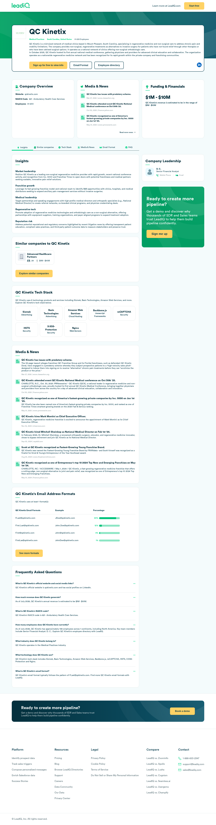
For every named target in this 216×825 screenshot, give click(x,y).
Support (59, 775)
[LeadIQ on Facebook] (195, 819)
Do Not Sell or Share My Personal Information (115, 775)
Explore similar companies (34, 273)
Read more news (126, 132)
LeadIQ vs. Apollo (155, 764)
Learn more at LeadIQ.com (166, 6)
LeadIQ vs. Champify (157, 792)
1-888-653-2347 (191, 758)
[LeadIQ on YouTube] (202, 819)
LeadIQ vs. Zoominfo (157, 758)
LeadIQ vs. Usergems (157, 787)
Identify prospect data (23, 758)
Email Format (80, 65)
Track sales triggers (22, 764)
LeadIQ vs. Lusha (155, 770)
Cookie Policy (98, 764)
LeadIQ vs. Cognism (157, 775)
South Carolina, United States (59, 39)
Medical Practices (49, 645)
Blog (57, 764)
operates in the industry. (40, 643)
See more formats (29, 553)
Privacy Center (62, 798)
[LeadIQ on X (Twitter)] (197, 819)
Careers (59, 781)
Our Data (59, 792)
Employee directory (109, 65)
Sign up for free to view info (48, 65)
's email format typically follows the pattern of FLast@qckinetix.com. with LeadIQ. (72, 674)
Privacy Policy (98, 758)
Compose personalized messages (29, 770)
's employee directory (75, 631)
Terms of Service (99, 770)
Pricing (58, 758)
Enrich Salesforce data (23, 775)
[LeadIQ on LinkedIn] (200, 819)
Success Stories (20, 781)
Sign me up (159, 233)
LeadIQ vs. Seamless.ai (158, 781)
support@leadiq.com (193, 764)
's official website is (53, 585)
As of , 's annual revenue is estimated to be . (51, 599)
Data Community (64, 787)
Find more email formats (107, 675)
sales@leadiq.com (192, 770)
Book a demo (182, 711)
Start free (194, 6)
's (46, 613)
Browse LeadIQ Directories (69, 770)
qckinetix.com (51, 588)
